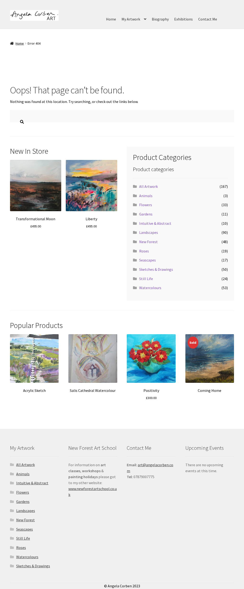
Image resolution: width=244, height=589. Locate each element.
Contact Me (207, 19)
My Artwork (131, 19)
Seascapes (147, 260)
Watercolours (150, 287)
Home (111, 19)
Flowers (145, 204)
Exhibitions (183, 19)
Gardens (145, 214)
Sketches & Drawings (156, 269)
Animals (145, 195)
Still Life (146, 278)
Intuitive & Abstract (155, 223)
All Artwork (148, 186)
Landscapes (148, 232)
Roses (144, 251)
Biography (160, 19)
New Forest (148, 241)
